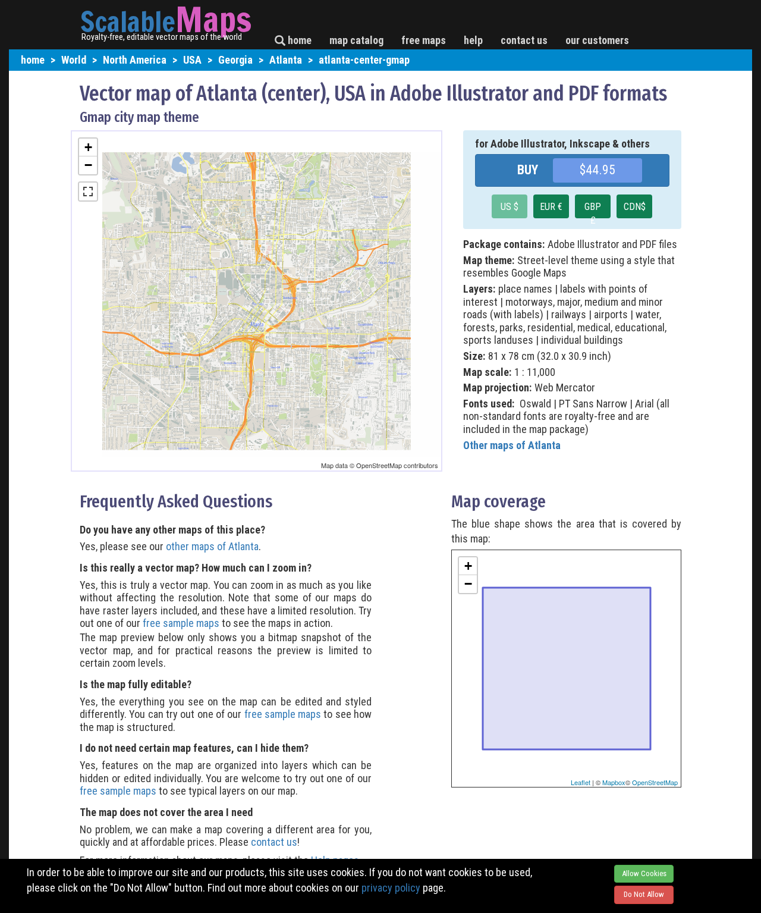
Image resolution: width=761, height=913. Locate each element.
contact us (524, 40)
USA (192, 60)
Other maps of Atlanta (512, 445)
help (473, 40)
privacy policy (390, 887)
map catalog (356, 40)
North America (134, 60)
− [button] (88, 165)
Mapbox (613, 782)
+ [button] (88, 147)
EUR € (551, 206)
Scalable (127, 21)
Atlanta (285, 60)
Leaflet (580, 782)
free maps (423, 40)
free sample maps (181, 623)
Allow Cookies (644, 873)
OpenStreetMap (655, 782)
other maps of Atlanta (212, 546)
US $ (509, 206)
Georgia (235, 60)
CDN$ (635, 206)
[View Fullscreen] (88, 191)
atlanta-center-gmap (364, 60)
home (298, 40)
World (73, 60)
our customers (597, 40)
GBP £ (592, 209)
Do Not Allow (644, 894)
